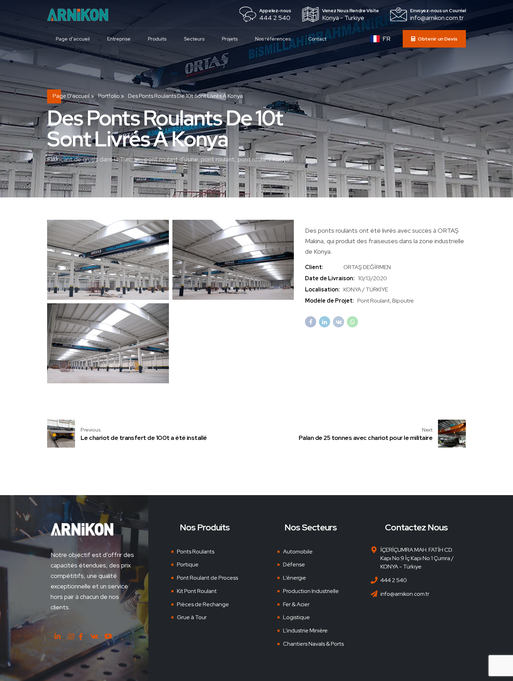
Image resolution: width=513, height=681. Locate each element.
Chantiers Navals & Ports (313, 643)
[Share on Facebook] (310, 321)
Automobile (298, 551)
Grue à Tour (192, 617)
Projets (230, 39)
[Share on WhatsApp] (352, 321)
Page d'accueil (71, 96)
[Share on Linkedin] (324, 321)
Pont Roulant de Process (207, 577)
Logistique (296, 617)
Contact (317, 39)
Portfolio (109, 96)
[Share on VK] (338, 321)
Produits (157, 39)
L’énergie (294, 577)
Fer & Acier (296, 604)
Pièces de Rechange (203, 604)
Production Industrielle (311, 591)
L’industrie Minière (305, 630)
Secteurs (194, 39)
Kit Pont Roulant (197, 591)
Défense (294, 564)
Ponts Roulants (195, 551)
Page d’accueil (73, 39)
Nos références (273, 39)
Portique (188, 564)
